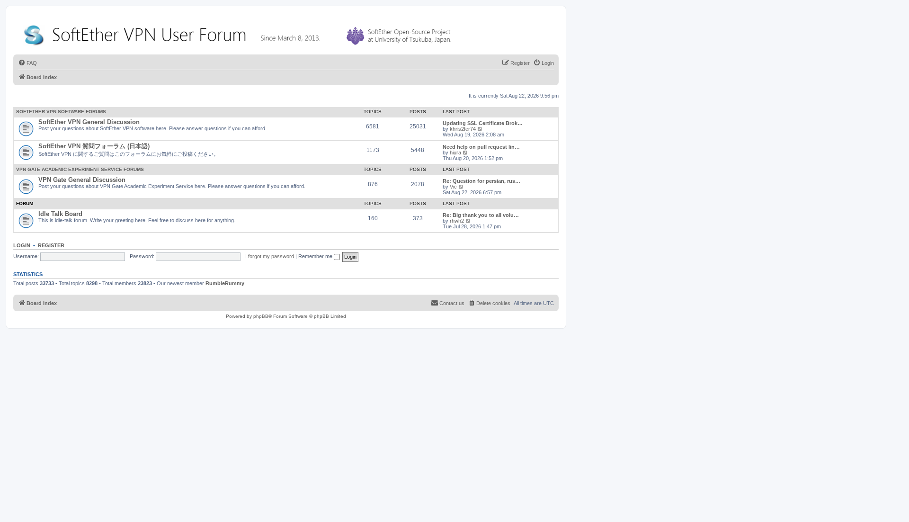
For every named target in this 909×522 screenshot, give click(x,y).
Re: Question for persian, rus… (481, 181)
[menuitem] (27, 63)
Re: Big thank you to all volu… (481, 215)
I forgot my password (269, 256)
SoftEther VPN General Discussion (89, 122)
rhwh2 (457, 221)
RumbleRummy (224, 283)
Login (21, 245)
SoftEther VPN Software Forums (61, 111)
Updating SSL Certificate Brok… (483, 123)
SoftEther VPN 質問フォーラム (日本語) (94, 146)
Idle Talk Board (60, 213)
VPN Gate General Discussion (81, 179)
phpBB (260, 316)
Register (51, 245)
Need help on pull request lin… (481, 147)
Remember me (316, 256)
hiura (455, 152)
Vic (453, 186)
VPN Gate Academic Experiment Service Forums (80, 169)
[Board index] (239, 33)
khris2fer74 (463, 129)
